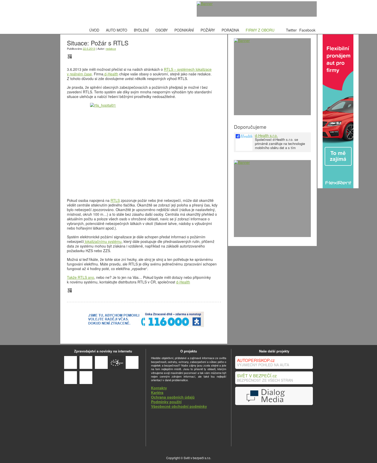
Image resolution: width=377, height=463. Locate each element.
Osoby (161, 30)
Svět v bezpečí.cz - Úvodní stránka (100, 13)
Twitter (291, 30)
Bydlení (141, 30)
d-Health (110, 73)
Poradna (230, 30)
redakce (111, 48)
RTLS (115, 200)
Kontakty (159, 387)
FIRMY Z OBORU (260, 30)
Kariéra (157, 392)
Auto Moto (116, 30)
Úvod (94, 30)
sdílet (84, 56)
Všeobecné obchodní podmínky (179, 406)
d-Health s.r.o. (266, 135)
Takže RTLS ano (80, 277)
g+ (70, 56)
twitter (99, 56)
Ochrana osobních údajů (173, 397)
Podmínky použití (166, 401)
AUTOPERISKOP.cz (256, 360)
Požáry (208, 30)
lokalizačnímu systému (103, 241)
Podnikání (184, 30)
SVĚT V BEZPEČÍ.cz (257, 375)
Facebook (307, 30)
